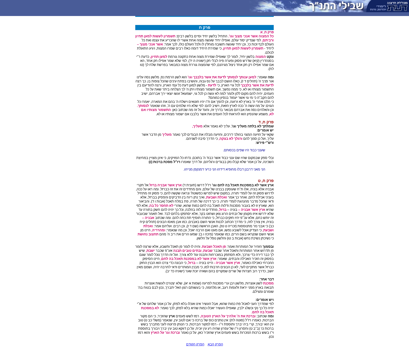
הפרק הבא (215, 344)
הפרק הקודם (195, 344)
